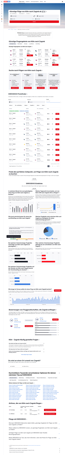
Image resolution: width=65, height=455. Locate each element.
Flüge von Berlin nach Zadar (31, 399)
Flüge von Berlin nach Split (13, 392)
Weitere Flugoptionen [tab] (34, 380)
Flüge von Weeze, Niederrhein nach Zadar (33, 389)
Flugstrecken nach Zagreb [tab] (52, 377)
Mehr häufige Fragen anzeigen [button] (26, 354)
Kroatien (15, 29)
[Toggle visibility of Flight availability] (44, 212)
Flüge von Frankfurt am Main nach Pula (15, 389)
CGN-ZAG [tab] (34, 178)
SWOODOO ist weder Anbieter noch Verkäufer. (18, 448)
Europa (12, 29)
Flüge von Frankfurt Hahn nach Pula (49, 396)
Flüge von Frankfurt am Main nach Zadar (33, 386)
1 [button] (48, 166)
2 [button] (50, 166)
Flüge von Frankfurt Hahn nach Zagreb (32, 392)
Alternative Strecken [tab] (13, 377)
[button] (2, 1)
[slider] (60, 102)
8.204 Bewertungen (17, 321)
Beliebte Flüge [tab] (21, 377)
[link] (15, 88)
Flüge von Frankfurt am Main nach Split (15, 385)
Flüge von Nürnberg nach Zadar (31, 396)
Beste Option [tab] (20, 43)
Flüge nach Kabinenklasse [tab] (41, 377)
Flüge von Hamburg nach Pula (48, 395)
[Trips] (1, 16)
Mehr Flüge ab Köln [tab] (13, 380)
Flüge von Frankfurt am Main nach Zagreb (33, 385)
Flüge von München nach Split (14, 388)
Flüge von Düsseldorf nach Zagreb (15, 396)
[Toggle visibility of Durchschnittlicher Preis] (52, 212)
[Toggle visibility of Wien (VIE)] (48, 238)
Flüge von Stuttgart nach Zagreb (14, 393)
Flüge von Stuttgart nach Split (48, 389)
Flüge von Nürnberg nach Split (31, 393)
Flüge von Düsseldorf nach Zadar (48, 386)
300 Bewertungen (17, 327)
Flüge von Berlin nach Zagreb (14, 399)
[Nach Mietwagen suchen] (1, 9)
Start (9, 29)
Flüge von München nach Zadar (48, 388)
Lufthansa (16, 318)
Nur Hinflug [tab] (38, 43)
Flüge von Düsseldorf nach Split (48, 385)
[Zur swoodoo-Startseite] (7, 1)
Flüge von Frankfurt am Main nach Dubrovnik (51, 392)
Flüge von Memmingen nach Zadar (32, 395)
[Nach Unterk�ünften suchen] (1, 7)
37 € (43, 11)
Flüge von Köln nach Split (13, 386)
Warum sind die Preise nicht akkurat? (16, 452)
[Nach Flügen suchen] (1, 5)
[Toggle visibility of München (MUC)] (42, 238)
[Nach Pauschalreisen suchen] (1, 11)
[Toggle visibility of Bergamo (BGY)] (54, 238)
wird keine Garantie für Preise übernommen (34, 445)
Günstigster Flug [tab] (12, 43)
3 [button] (52, 166)
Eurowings (16, 324)
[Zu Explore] (1, 13)
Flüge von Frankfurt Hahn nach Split (32, 388)
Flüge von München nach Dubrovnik (15, 395)
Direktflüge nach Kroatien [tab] (30, 377)
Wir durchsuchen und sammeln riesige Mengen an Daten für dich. (21, 450)
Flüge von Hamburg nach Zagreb (48, 399)
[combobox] (14, 13)
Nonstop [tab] (25, 43)
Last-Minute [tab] (31, 43)
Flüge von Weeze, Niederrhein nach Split (50, 393)
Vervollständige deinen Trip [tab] (23, 380)
